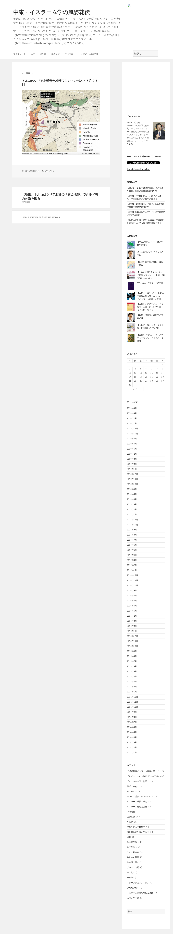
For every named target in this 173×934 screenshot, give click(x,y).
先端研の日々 (133, 862)
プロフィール (19, 54)
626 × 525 (49, 171)
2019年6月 (132, 443)
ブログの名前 (133, 867)
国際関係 (131, 816)
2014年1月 (132, 752)
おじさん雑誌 (133, 857)
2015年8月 (132, 656)
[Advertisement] (147, 89)
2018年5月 (132, 494)
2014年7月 (132, 722)
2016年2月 (132, 626)
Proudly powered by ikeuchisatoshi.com (41, 217)
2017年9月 (132, 529)
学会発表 (69, 54)
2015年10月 (132, 646)
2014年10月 (132, 706)
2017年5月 (132, 550)
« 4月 (135, 389)
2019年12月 (132, 428)
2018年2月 (132, 509)
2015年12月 (132, 636)
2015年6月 (132, 666)
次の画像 (26, 73)
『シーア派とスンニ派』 (138, 882)
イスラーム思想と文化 (137, 806)
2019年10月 (132, 433)
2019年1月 (132, 469)
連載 (129, 837)
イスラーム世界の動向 (137, 801)
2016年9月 (132, 590)
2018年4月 (132, 499)
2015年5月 (132, 671)
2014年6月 (132, 727)
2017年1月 (132, 570)
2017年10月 (132, 524)
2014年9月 (132, 712)
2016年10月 (132, 585)
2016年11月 (132, 580)
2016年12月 (132, 575)
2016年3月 (132, 620)
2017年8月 (132, 534)
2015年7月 (132, 661)
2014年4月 (132, 737)
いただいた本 (133, 887)
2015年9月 (132, 651)
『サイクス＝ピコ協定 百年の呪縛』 (143, 776)
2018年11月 (132, 479)
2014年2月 (132, 747)
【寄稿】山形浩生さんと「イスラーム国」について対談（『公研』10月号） (150, 307)
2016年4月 (132, 615)
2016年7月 (132, 600)
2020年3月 (132, 413)
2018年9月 (132, 489)
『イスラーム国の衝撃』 (138, 781)
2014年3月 (132, 742)
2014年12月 (132, 696)
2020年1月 (132, 423)
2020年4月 (132, 408)
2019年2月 (132, 464)
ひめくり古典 (133, 852)
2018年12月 (132, 474)
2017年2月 (132, 565)
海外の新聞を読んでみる (138, 831)
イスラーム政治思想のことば (140, 892)
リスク (130, 821)
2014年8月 (132, 717)
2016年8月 (132, 595)
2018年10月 (132, 484)
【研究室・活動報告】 (89, 54)
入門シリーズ (133, 897)
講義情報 (56, 54)
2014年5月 (132, 732)
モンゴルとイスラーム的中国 (150, 283)
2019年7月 (132, 438)
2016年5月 (132, 610)
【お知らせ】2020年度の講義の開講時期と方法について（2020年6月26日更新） (145, 222)
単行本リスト (133, 842)
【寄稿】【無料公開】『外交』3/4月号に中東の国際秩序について (145, 205)
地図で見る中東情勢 (136, 826)
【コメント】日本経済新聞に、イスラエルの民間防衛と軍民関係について (145, 189)
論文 (33, 54)
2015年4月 (132, 676)
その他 (130, 872)
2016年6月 (132, 605)
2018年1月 (132, 514)
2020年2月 (132, 418)
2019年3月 (132, 458)
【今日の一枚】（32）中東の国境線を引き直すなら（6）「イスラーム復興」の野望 (150, 296)
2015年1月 (132, 691)
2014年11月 (132, 701)
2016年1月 (132, 631)
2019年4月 (132, 453)
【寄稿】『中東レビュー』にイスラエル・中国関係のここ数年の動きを (144, 197)
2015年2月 (132, 686)
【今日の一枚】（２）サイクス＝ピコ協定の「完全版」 (150, 326)
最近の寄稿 (132, 786)
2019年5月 (132, 448)
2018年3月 (132, 504)
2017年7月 (132, 539)
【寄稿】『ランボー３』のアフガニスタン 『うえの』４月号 (150, 338)
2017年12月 (132, 519)
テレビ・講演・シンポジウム (140, 796)
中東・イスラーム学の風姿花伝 (51, 12)
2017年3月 (132, 560)
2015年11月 (132, 641)
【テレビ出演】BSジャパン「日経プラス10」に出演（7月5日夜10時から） (151, 275)
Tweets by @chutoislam (138, 169)
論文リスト (132, 847)
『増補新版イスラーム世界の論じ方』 (144, 771)
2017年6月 (132, 544)
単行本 (43, 54)
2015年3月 (132, 681)
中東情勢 (131, 811)
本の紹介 (131, 791)
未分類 (130, 877)
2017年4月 (132, 555)
